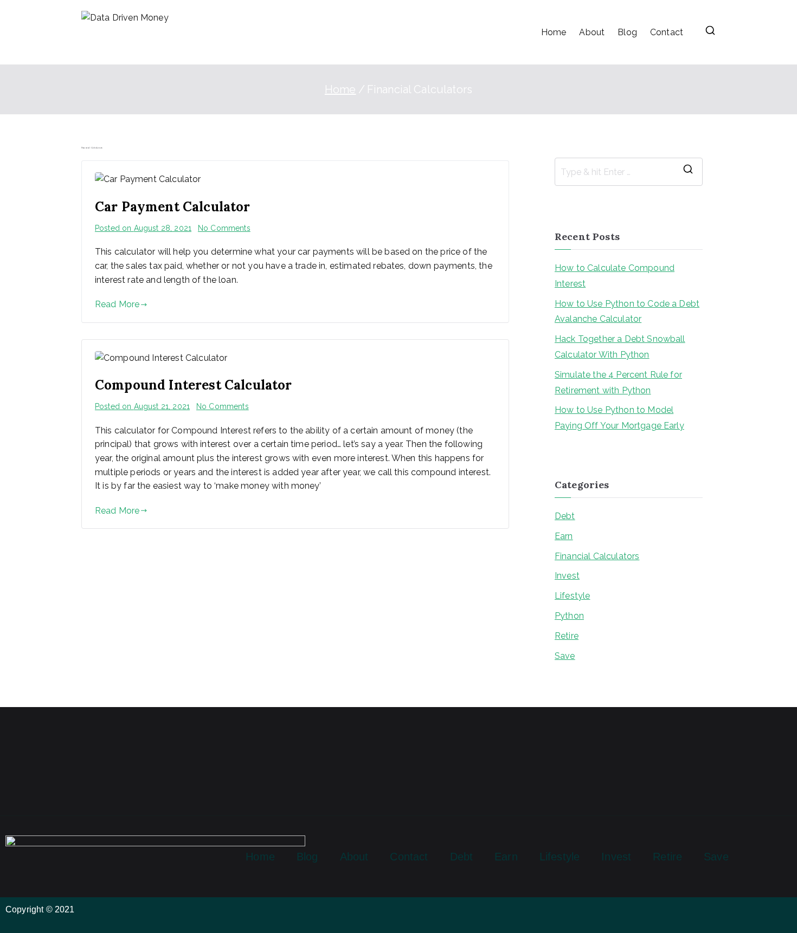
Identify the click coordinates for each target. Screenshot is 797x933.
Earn (564, 536)
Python (569, 616)
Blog (627, 32)
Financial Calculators (597, 556)
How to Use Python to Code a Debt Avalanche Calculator (627, 312)
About (592, 32)
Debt (565, 516)
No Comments (224, 228)
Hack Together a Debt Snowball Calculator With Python (620, 347)
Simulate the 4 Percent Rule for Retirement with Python (618, 383)
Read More (117, 304)
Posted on (143, 228)
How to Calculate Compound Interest (614, 276)
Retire (567, 636)
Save (565, 656)
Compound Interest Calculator (193, 385)
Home (554, 32)
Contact (666, 32)
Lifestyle (572, 596)
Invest (567, 576)
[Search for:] (628, 171)
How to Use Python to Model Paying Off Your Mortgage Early (619, 418)
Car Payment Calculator (172, 206)
